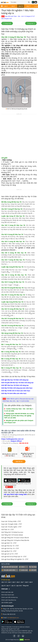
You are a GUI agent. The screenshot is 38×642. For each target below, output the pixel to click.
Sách (22, 567)
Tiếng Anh (26, 585)
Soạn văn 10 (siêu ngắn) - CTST (11, 527)
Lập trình (19, 585)
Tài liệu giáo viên (9, 570)
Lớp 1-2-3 (4, 582)
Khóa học (24, 570)
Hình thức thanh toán (7, 595)
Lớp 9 (13, 6)
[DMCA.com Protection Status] (26, 639)
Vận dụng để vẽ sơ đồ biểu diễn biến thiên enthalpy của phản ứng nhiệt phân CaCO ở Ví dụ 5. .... (18, 321)
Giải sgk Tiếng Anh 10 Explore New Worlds (15, 540)
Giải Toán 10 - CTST (7, 529)
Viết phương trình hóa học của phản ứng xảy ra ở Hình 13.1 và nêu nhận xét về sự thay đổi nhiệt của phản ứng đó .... (18, 211)
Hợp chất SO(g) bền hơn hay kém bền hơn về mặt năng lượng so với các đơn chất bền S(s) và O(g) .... (18, 290)
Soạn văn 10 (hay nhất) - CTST (11, 521)
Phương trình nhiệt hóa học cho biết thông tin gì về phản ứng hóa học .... (18, 262)
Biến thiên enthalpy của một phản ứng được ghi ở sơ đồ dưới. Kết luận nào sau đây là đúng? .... (18, 354)
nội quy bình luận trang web (15, 494)
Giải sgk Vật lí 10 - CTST (8, 543)
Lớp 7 (22, 582)
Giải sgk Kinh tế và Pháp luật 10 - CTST (13, 556)
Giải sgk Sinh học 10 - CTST (10, 548)
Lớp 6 (18, 582)
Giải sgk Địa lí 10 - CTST (8, 551)
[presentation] (28, 269)
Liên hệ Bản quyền (6, 602)
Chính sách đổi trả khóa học (9, 597)
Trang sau (30, 23)
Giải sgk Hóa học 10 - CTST (10, 546)
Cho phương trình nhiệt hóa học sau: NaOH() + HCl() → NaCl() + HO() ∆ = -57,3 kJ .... (18, 370)
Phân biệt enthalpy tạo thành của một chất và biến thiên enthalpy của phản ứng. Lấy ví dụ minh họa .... (18, 277)
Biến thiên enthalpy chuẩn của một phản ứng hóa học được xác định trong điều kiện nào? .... (18, 255)
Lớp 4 (9, 582)
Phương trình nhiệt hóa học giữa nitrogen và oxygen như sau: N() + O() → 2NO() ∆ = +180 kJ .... (18, 346)
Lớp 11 (28, 6)
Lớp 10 (20, 6)
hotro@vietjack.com (13, 617)
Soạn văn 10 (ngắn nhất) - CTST (11, 524)
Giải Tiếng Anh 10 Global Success (12, 532)
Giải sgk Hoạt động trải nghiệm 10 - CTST (14, 559)
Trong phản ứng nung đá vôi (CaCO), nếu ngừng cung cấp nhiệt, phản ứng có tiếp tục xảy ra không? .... (18, 236)
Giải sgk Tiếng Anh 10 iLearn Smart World (15, 538)
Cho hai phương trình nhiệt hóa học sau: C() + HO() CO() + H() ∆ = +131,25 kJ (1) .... (18, 269)
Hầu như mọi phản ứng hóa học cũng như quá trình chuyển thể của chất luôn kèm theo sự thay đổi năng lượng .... (18, 204)
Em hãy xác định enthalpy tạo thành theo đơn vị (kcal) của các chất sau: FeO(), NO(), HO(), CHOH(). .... (18, 304)
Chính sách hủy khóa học (8, 600)
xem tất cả (19, 461)
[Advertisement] (19, 136)
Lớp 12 (13, 585)
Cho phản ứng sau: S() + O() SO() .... (18, 283)
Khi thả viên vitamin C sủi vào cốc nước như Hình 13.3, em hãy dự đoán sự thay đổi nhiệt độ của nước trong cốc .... (18, 228)
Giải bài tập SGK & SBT (11, 567)
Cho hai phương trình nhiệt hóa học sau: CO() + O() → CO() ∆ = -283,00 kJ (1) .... (18, 328)
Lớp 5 (13, 582)
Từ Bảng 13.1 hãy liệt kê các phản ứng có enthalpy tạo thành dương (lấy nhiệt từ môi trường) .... (18, 297)
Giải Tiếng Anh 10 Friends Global (12, 535)
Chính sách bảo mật (7, 592)
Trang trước (7, 23)
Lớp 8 (6, 6)
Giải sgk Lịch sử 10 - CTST (9, 554)
